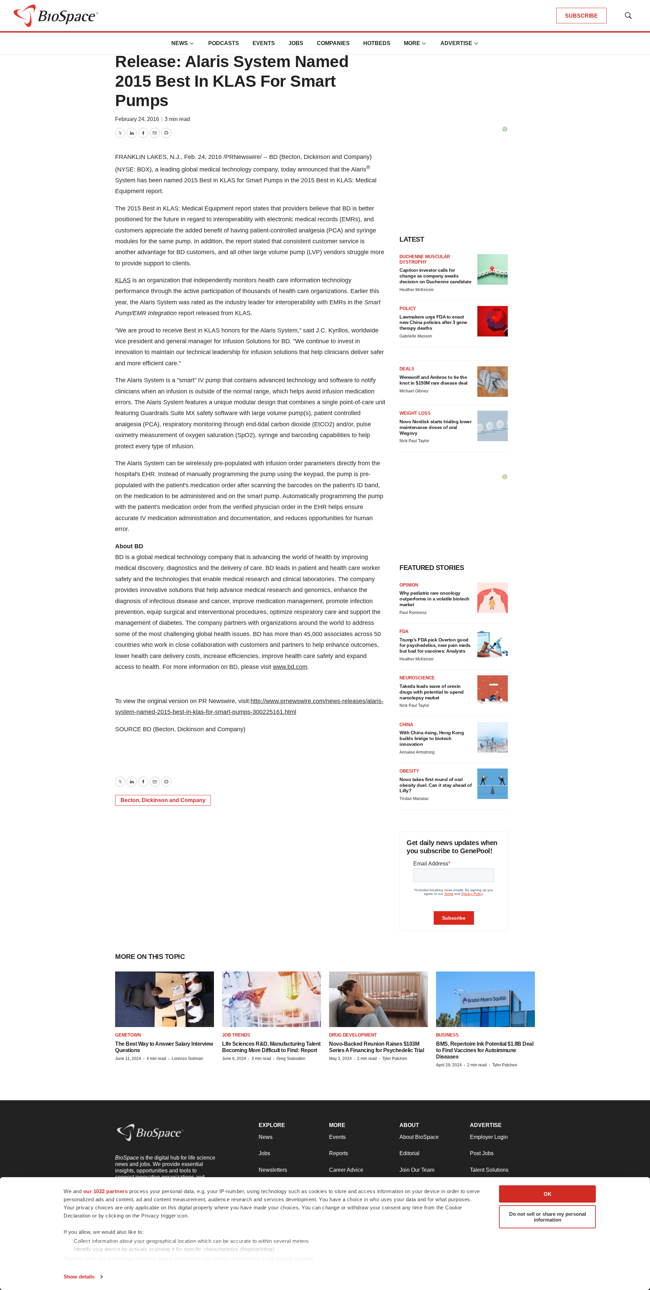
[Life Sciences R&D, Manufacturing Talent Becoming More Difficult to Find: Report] (271, 999)
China (406, 724)
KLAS (123, 280)
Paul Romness (413, 612)
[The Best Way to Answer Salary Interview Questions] (164, 999)
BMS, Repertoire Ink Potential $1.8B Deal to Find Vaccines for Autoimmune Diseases (484, 1050)
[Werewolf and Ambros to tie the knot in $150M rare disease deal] (492, 381)
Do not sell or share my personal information (547, 1217)
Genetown (128, 1035)
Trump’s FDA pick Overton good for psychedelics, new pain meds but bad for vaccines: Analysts (435, 645)
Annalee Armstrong (417, 752)
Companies (333, 43)
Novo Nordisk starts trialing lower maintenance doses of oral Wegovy (435, 427)
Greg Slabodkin (291, 1058)
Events (264, 43)
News (179, 43)
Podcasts (223, 43)
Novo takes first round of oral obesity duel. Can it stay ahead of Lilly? (435, 785)
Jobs (295, 43)
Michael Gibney (413, 391)
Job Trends (236, 1035)
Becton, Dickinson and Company (163, 800)
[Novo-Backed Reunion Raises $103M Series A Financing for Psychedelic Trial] (378, 999)
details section (294, 1259)
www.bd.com (290, 666)
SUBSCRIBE (581, 16)
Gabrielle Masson (415, 336)
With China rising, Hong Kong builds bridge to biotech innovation (431, 738)
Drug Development (353, 1035)
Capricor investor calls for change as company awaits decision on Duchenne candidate (435, 275)
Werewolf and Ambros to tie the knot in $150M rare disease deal (433, 380)
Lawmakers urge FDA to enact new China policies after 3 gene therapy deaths (433, 322)
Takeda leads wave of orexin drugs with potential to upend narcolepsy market (431, 691)
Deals (406, 368)
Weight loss (415, 413)
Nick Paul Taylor (414, 440)
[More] (192, 43)
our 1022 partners (105, 1191)
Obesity (409, 771)
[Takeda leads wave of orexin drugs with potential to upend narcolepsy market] (492, 690)
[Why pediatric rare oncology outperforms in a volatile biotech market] (492, 597)
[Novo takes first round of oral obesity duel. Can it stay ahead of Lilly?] (492, 784)
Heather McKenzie (416, 289)
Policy (407, 308)
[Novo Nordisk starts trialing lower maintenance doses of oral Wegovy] (492, 426)
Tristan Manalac (414, 798)
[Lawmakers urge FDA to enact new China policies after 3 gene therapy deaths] (492, 321)
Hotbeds (376, 43)
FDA (403, 631)
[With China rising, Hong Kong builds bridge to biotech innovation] (492, 737)
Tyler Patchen (394, 1058)
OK (547, 1194)
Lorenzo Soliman (187, 1058)
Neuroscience (417, 677)
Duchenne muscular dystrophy (424, 259)
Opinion (408, 585)
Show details (79, 1276)
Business (447, 1035)
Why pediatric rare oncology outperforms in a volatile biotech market (434, 598)
